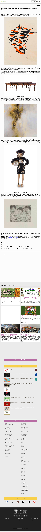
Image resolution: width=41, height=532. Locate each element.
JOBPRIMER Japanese (34, 524)
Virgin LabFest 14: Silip (14, 369)
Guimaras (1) (23, 476)
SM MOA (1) (23, 487)
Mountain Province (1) (25, 480)
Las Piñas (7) (23, 439)
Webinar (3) (7, 456)
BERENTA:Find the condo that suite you (6, 525)
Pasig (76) (23, 428)
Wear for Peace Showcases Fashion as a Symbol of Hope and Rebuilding (9, 335)
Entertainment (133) (8, 434)
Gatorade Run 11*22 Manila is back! (16, 388)
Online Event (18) (8, 446)
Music (28, 340)
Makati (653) (23, 424)
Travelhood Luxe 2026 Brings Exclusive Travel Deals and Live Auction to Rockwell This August (21, 374)
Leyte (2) (22, 460)
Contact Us (34, 520)
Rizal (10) (22, 467)
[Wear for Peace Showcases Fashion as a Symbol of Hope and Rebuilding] (10, 332)
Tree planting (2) (8, 454)
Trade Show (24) (8, 453)
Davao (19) (23, 453)
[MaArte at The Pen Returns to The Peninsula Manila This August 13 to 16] (7, 405)
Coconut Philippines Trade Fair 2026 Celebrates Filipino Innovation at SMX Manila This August (30, 298)
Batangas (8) (23, 443)
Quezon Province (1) (24, 465)
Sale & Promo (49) (8, 449)
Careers (20, 520)
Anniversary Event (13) (9, 424)
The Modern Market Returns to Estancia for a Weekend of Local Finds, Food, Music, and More (10, 298)
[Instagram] (17, 502)
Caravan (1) (7, 430)
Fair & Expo (24, 322)
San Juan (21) (23, 438)
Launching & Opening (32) (9, 445)
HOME (3, 12)
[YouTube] (26, 515)
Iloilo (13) (23, 456)
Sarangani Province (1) (25, 490)
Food (26, 340)
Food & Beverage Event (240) (10, 438)
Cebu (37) (23, 452)
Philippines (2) (23, 482)
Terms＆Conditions (34, 518)
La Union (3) (23, 457)
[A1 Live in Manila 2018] (7, 395)
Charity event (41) (8, 431)
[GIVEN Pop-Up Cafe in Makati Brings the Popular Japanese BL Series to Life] (30, 332)
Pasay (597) (23, 432)
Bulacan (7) (23, 447)
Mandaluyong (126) (24, 427)
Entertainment (32, 340)
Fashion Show (14, 340)
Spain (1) (22, 493)
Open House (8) (8, 447)
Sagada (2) (23, 468)
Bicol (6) (22, 474)
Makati (4, 340)
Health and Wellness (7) (9, 441)
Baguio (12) (23, 441)
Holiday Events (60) (8, 442)
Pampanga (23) (23, 464)
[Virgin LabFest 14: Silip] (7, 372)
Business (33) (7, 428)
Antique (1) (23, 471)
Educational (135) (8, 432)
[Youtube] (34, 502)
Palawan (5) (23, 463)
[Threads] (29, 502)
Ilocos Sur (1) (23, 454)
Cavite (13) (23, 450)
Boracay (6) (23, 446)
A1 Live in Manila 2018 (14, 392)
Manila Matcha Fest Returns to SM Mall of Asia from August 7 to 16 (22, 397)
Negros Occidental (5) (25, 461)
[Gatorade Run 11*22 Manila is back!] (7, 391)
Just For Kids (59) (8, 443)
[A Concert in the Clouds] (7, 414)
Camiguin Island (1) (24, 475)
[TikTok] (23, 502)
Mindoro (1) (23, 479)
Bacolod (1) (23, 472)
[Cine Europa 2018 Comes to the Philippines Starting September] (7, 381)
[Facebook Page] (6, 502)
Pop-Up (22, 341)
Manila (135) (23, 430)
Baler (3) (22, 442)
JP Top (33, 1)
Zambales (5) (23, 469)
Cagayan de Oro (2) (24, 449)
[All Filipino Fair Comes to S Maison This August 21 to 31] (30, 314)
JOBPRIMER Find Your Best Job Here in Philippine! (20, 525)
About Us (7, 518)
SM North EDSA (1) (24, 489)
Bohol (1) (22, 445)
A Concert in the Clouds (14, 411)
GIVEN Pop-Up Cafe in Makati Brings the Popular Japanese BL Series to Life (29, 335)
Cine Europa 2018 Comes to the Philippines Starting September (21, 378)
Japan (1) (22, 478)
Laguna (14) (23, 458)
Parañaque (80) (23, 435)
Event (6, 12)
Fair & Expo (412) (8, 435)
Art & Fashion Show (9, 340)
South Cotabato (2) (24, 491)
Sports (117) (7, 452)
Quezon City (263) (24, 431)
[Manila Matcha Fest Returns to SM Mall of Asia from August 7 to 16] (7, 400)
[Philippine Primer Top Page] (3, 2)
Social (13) (7, 450)
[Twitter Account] (12, 502)
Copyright (7, 520)
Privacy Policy (20, 518)
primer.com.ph (19, 528)
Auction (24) (7, 427)
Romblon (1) (23, 483)
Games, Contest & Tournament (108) (11, 439)
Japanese (6, 522)
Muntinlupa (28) (24, 434)
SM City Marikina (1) (24, 486)
